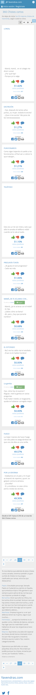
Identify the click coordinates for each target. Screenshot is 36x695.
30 (24, 560)
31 (29, 560)
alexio (12, 387)
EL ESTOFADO (9, 347)
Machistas (5, 612)
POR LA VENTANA (11, 472)
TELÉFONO (8, 187)
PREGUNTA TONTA (11, 262)
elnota (12, 302)
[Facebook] (12, 98)
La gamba (8, 383)
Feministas (6, 619)
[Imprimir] (22, 98)
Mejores (5, 632)
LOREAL (7, 29)
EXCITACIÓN (8, 107)
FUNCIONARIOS (10, 148)
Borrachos (6, 598)
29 (20, 560)
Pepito (4, 586)
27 (11, 560)
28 (15, 560)
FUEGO (7, 434)
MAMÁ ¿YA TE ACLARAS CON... (16, 299)
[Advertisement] (18, 48)
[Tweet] (16, 98)
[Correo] (19, 98)
